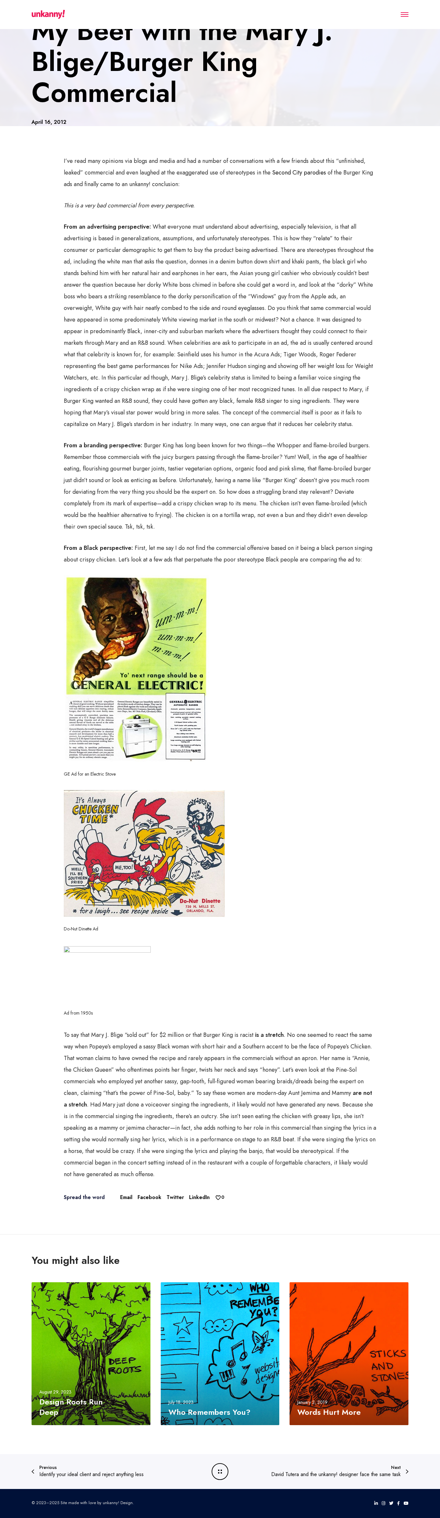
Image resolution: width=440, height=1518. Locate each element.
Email (126, 1197)
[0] (218, 1197)
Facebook (149, 1197)
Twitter (175, 1197)
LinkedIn (199, 1197)
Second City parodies (299, 172)
